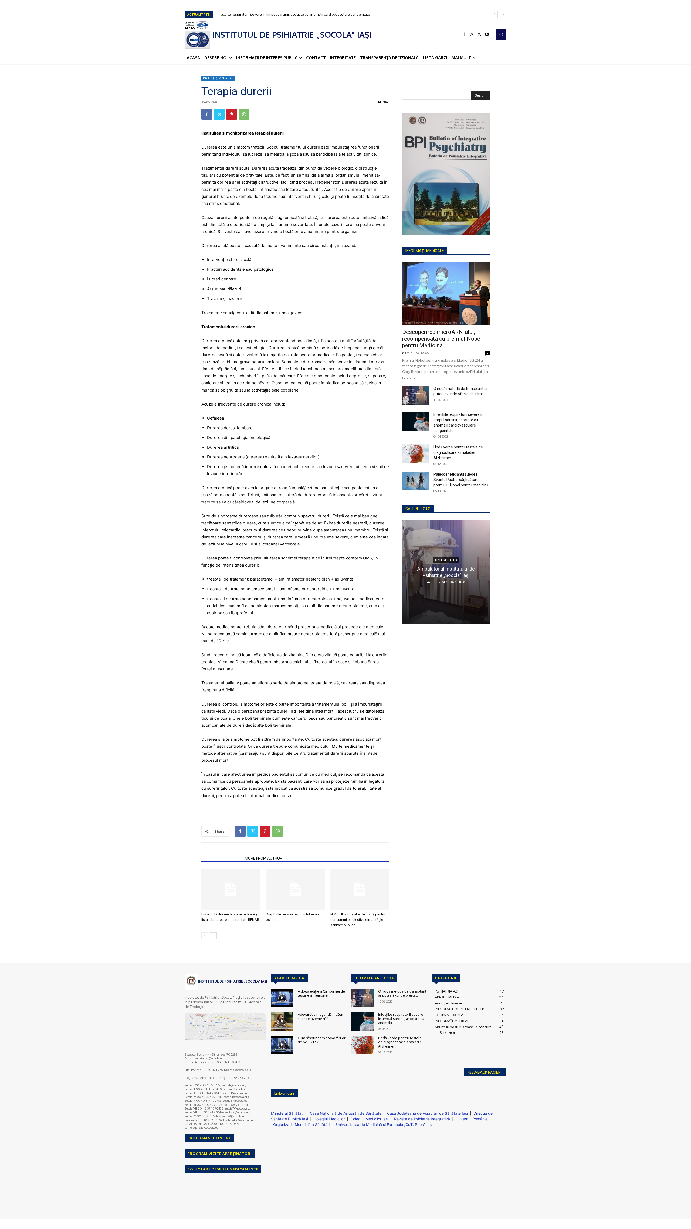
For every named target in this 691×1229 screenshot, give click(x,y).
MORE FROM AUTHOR (263, 858)
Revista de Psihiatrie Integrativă (422, 1119)
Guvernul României (472, 1119)
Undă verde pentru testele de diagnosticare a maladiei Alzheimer (270, 14)
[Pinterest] (231, 114)
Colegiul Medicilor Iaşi (369, 1119)
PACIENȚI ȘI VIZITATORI (218, 78)
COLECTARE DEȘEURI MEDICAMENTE (222, 1169)
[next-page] (213, 935)
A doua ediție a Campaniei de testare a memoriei (321, 993)
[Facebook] (464, 34)
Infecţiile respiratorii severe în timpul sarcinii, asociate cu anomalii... (401, 1018)
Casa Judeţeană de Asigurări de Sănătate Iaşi (427, 1113)
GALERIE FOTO (418, 509)
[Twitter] (479, 34)
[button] (501, 34)
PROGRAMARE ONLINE (209, 1138)
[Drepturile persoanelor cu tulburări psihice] (295, 889)
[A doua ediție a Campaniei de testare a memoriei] (282, 998)
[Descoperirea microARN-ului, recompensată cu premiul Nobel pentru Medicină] (446, 293)
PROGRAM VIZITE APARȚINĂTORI (219, 1153)
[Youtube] (487, 34)
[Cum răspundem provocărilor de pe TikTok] (282, 1045)
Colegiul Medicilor (329, 1119)
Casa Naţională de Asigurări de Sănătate (345, 1113)
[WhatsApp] (244, 114)
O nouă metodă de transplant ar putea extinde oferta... (402, 993)
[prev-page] (204, 935)
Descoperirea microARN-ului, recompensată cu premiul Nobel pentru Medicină (442, 339)
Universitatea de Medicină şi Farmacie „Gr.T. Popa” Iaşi (384, 1124)
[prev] (494, 14)
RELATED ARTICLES (221, 858)
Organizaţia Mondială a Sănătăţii (301, 1124)
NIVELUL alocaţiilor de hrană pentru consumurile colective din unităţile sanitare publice (357, 919)
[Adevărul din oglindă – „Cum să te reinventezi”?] (282, 1021)
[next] (503, 14)
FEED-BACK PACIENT (485, 1072)
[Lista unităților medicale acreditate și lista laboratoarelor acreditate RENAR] (230, 889)
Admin (407, 353)
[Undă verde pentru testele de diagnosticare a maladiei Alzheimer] (415, 453)
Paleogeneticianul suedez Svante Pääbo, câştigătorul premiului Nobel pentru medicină (461, 479)
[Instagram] (472, 34)
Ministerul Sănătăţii (287, 1113)
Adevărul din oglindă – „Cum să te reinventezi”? (321, 1016)
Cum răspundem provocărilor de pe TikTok (322, 1040)
